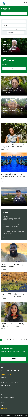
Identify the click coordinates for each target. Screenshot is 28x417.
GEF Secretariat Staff (5, 392)
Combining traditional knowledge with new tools (12, 89)
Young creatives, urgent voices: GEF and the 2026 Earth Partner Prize (13, 176)
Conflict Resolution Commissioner (8, 394)
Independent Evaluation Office (7, 380)
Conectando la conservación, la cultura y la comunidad (13, 325)
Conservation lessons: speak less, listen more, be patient (12, 145)
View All (5, 237)
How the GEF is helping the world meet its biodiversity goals (14, 295)
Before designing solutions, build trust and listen (9, 45)
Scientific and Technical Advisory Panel (9, 382)
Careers (2, 402)
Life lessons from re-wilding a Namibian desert (12, 265)
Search (24, 2)
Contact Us (4, 408)
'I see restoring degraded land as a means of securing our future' (13, 111)
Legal (2, 405)
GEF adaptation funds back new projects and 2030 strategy (12, 226)
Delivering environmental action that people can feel (13, 232)
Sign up (14, 69)
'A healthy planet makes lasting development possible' (12, 219)
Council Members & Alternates (7, 397)
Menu (3, 13)
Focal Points (3, 400)
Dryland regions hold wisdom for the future (12, 199)
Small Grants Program (5, 385)
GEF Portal (3, 377)
